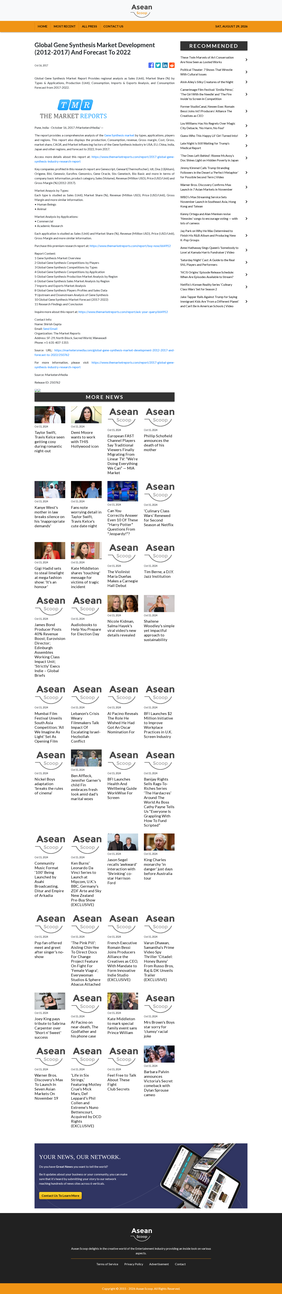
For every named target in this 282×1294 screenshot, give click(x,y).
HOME (42, 26)
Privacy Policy (133, 1264)
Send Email (50, 328)
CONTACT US (113, 26)
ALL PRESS (89, 26)
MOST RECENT (65, 26)
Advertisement (159, 1264)
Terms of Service (107, 1264)
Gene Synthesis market (119, 135)
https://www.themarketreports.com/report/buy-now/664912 (130, 246)
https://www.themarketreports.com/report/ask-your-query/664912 (123, 312)
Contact (180, 1264)
